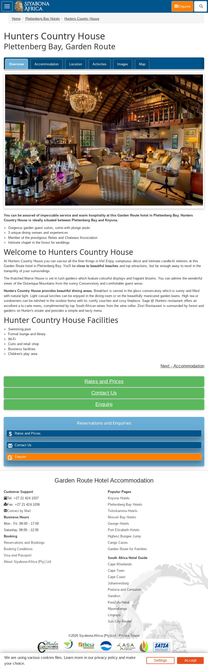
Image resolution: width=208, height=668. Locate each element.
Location (75, 64)
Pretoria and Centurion (124, 590)
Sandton (114, 596)
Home (16, 19)
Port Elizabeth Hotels (124, 530)
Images (122, 64)
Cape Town (116, 570)
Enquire (104, 404)
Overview (16, 64)
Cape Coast (116, 577)
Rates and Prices (104, 381)
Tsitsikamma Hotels (122, 511)
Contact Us (104, 393)
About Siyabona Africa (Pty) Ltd (27, 562)
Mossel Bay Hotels (122, 517)
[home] (31, 6)
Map (142, 64)
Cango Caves (118, 543)
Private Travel (129, 636)
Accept (190, 660)
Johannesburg (118, 583)
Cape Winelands (120, 564)
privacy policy (105, 657)
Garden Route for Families (127, 549)
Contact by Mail (19, 511)
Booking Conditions (18, 549)
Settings (160, 660)
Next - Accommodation (182, 366)
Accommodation (46, 64)
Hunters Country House (81, 19)
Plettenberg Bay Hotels (42, 19)
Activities (100, 64)
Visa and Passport (17, 555)
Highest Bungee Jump (124, 536)
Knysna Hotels (119, 498)
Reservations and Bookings (24, 543)
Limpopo (114, 615)
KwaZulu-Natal (118, 602)
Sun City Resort (120, 621)
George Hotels (118, 523)
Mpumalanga (117, 609)
